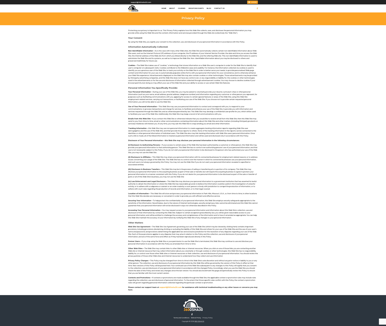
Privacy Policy (207, 318)
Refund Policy (196, 318)
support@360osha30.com (141, 2)
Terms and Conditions (181, 318)
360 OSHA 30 (199, 321)
